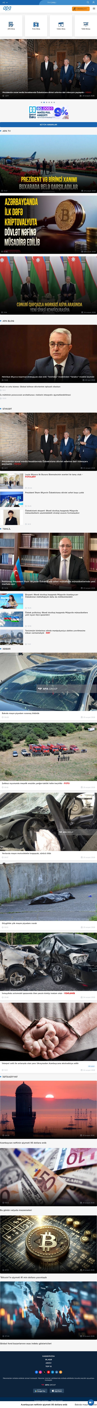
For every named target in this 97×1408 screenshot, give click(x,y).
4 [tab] (49, 102)
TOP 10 (48, 1366)
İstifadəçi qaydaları (41, 1401)
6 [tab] (54, 102)
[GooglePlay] (40, 1391)
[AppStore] (57, 1391)
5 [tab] (51, 102)
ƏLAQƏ (48, 1359)
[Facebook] (36, 1372)
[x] (44, 1372)
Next (93, 69)
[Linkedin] (56, 1372)
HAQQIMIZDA (48, 1356)
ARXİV (49, 1363)
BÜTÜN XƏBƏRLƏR (48, 125)
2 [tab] (44, 102)
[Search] (88, 2)
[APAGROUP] (48, 1384)
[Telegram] (52, 1372)
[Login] (93, 2)
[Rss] (60, 1372)
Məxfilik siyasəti (57, 1401)
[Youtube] (48, 1372)
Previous (3, 69)
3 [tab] (46, 102)
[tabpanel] (48, 69)
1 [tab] (41, 102)
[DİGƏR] (93, 9)
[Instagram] (40, 1372)
